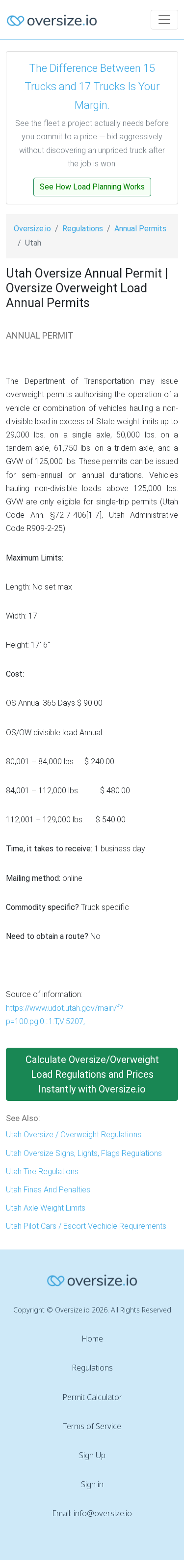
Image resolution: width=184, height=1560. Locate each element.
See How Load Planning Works (92, 186)
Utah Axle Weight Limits (45, 1208)
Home (92, 1338)
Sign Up (92, 1455)
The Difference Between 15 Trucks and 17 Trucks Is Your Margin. (92, 86)
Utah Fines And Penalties (48, 1189)
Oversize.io (32, 228)
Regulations (82, 228)
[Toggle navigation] (164, 20)
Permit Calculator (92, 1397)
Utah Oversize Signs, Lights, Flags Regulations (84, 1153)
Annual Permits (140, 228)
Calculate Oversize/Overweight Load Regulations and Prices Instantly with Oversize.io (92, 1074)
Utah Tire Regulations (42, 1171)
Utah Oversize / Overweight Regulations (73, 1134)
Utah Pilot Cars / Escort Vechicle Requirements (86, 1226)
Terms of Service (92, 1426)
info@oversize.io (103, 1513)
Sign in (92, 1484)
